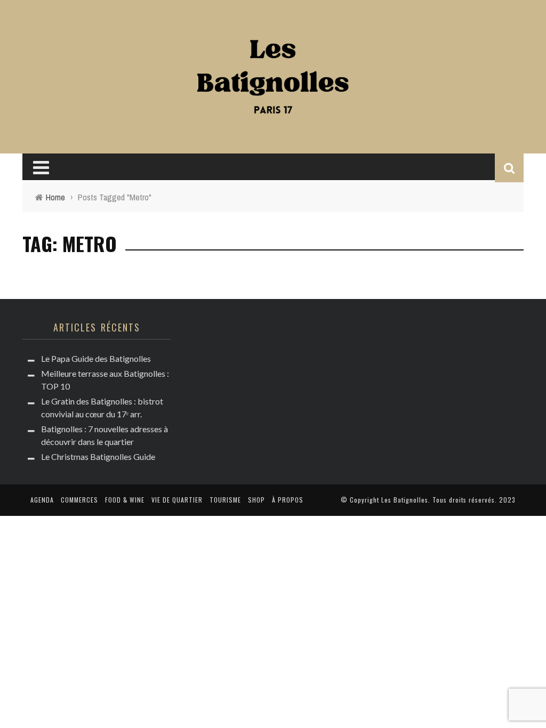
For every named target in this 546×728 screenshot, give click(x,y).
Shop (256, 499)
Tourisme (225, 499)
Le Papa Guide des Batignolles (96, 358)
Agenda (42, 499)
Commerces (79, 499)
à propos (287, 499)
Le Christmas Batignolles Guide (98, 456)
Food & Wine (124, 499)
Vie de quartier (177, 499)
